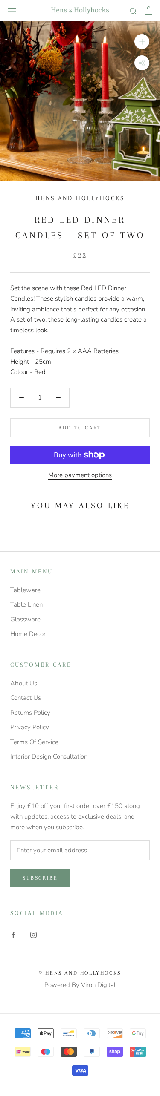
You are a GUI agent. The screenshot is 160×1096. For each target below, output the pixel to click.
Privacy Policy (29, 727)
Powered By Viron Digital (80, 985)
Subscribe (40, 878)
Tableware (25, 590)
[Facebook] (13, 934)
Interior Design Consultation (48, 756)
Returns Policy (30, 712)
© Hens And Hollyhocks (80, 973)
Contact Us (25, 697)
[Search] (133, 10)
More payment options (80, 475)
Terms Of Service (34, 742)
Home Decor (28, 634)
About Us (23, 683)
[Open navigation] (12, 10)
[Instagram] (33, 934)
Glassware (25, 619)
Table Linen (26, 604)
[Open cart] (148, 10)
